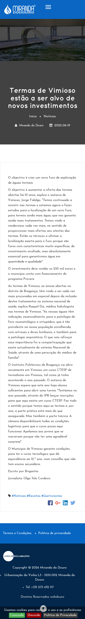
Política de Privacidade (60, 615)
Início (33, 116)
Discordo (34, 615)
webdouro (57, 597)
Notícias (50, 116)
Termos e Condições (17, 533)
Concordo (17, 615)
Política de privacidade (54, 533)
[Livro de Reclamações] (17, 556)
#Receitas (34, 496)
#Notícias (19, 496)
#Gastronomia (52, 496)
